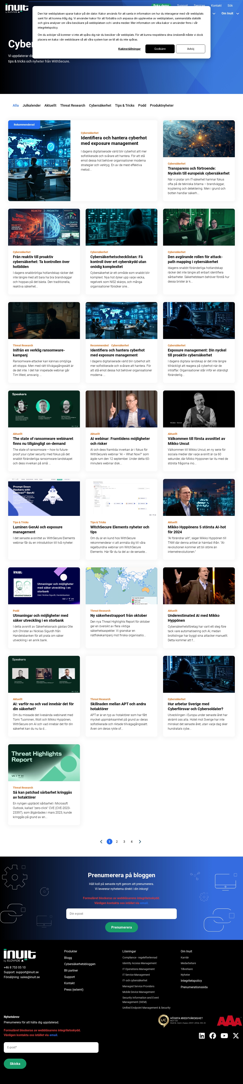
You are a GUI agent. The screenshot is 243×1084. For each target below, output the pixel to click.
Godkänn (160, 48)
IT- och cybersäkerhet (134, 980)
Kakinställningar (129, 48)
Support (69, 977)
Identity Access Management (139, 963)
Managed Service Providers (138, 986)
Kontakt (69, 983)
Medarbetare (188, 963)
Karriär (185, 957)
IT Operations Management (138, 969)
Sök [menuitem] (230, 5)
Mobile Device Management (138, 991)
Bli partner (71, 970)
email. (144, 903)
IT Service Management (136, 974)
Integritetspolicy (191, 980)
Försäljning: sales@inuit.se (22, 977)
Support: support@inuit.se (21, 972)
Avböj (190, 48)
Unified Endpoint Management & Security (146, 1007)
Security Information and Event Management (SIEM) (140, 999)
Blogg (68, 958)
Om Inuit (186, 951)
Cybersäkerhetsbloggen (79, 964)
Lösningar (129, 951)
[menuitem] (161, 6)
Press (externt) (74, 989)
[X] (202, 1036)
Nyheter (185, 974)
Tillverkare (187, 969)
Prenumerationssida (194, 987)
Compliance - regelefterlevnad (139, 957)
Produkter (70, 951)
